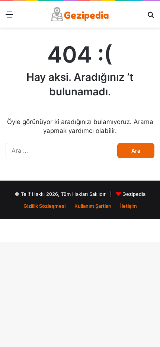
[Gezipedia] (80, 14)
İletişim (128, 206)
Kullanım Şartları (92, 206)
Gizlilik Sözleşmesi (44, 206)
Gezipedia (133, 194)
